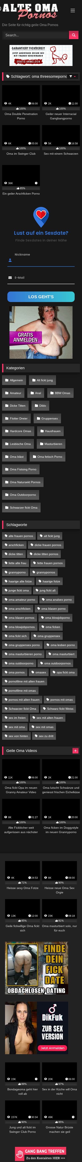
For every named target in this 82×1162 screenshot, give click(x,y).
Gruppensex (49, 418)
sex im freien (17, 717)
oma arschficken (19, 608)
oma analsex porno (59, 599)
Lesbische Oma (20, 444)
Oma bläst (17, 456)
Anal (38, 393)
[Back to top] (69, 1149)
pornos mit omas (61, 699)
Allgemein (16, 380)
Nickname (22, 254)
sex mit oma (17, 727)
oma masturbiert (63, 654)
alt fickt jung (52, 536)
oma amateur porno (22, 599)
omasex (41, 672)
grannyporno (17, 572)
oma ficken (53, 627)
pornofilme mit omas (22, 690)
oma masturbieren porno (25, 654)
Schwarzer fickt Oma (23, 507)
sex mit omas (44, 727)
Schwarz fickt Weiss (60, 708)
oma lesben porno (63, 645)
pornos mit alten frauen (24, 699)
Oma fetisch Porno (49, 456)
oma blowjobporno (57, 617)
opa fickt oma (66, 672)
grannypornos (46, 572)
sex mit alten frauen (50, 717)
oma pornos (17, 672)
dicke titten (16, 554)
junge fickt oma (19, 590)
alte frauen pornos (21, 536)
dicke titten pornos (46, 554)
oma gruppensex (49, 636)
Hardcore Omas (20, 431)
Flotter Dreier (19, 418)
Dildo (42, 405)
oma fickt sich (18, 636)
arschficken (16, 545)
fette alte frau (17, 563)
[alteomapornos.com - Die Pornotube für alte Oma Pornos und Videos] (33, 11)
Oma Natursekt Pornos (25, 482)
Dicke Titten (17, 405)
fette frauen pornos (50, 563)
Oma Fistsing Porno (23, 469)
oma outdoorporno (21, 663)
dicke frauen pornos (48, 545)
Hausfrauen (53, 431)
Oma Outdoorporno (23, 494)
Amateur (15, 393)
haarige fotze (51, 581)
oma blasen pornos (21, 617)
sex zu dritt (46, 736)
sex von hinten (18, 736)
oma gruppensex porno (24, 645)
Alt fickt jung (45, 380)
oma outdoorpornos (57, 663)
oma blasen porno (53, 608)
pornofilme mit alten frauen (26, 681)
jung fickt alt (48, 590)
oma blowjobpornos (22, 627)
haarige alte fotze (20, 581)
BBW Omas (62, 393)
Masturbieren (53, 444)
